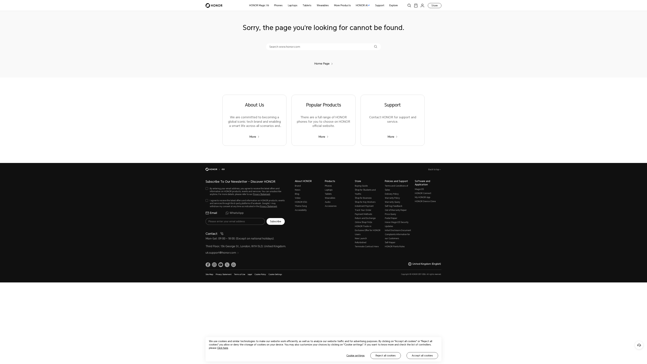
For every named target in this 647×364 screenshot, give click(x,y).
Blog (297, 194)
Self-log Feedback (393, 206)
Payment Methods (363, 214)
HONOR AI (362, 5)
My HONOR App (422, 197)
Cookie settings (355, 355)
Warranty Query (392, 202)
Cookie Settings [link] (275, 274)
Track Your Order (363, 210)
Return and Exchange (365, 218)
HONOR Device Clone (425, 201)
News (297, 190)
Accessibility (301, 210)
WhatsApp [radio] (237, 213)
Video (297, 198)
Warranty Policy (392, 198)
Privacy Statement (261, 194)
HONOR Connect (423, 193)
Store (435, 5)
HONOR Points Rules (395, 246)
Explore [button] (393, 5)
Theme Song (301, 206)
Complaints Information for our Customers (397, 236)
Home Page (322, 63)
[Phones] (284, 5)
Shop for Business (363, 198)
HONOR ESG (301, 202)
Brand (298, 186)
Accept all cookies (422, 355)
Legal (250, 274)
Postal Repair (391, 218)
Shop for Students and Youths (365, 192)
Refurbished (360, 242)
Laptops (292, 5)
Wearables (323, 5)
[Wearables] (330, 5)
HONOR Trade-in (363, 226)
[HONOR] (214, 169)
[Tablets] (312, 5)
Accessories (330, 206)
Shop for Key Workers (365, 202)
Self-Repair (390, 242)
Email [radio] (213, 213)
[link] (416, 5)
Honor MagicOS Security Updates (396, 224)
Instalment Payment (364, 206)
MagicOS (419, 189)
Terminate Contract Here (367, 246)
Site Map (209, 274)
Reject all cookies (386, 355)
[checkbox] (245, 191)
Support (379, 5)
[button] (375, 46)
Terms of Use (239, 274)
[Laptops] (298, 5)
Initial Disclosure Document (398, 230)
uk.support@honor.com (221, 252)
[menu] (422, 5)
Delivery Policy (392, 194)
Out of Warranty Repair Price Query (396, 212)
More (252, 136)
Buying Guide (361, 186)
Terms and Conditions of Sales (396, 188)
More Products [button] (342, 5)
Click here (222, 348)
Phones (278, 5)
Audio (327, 202)
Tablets (307, 5)
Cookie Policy (260, 274)
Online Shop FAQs (363, 222)
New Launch (361, 238)
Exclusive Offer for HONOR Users (367, 232)
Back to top (434, 169)
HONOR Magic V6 (259, 5)
